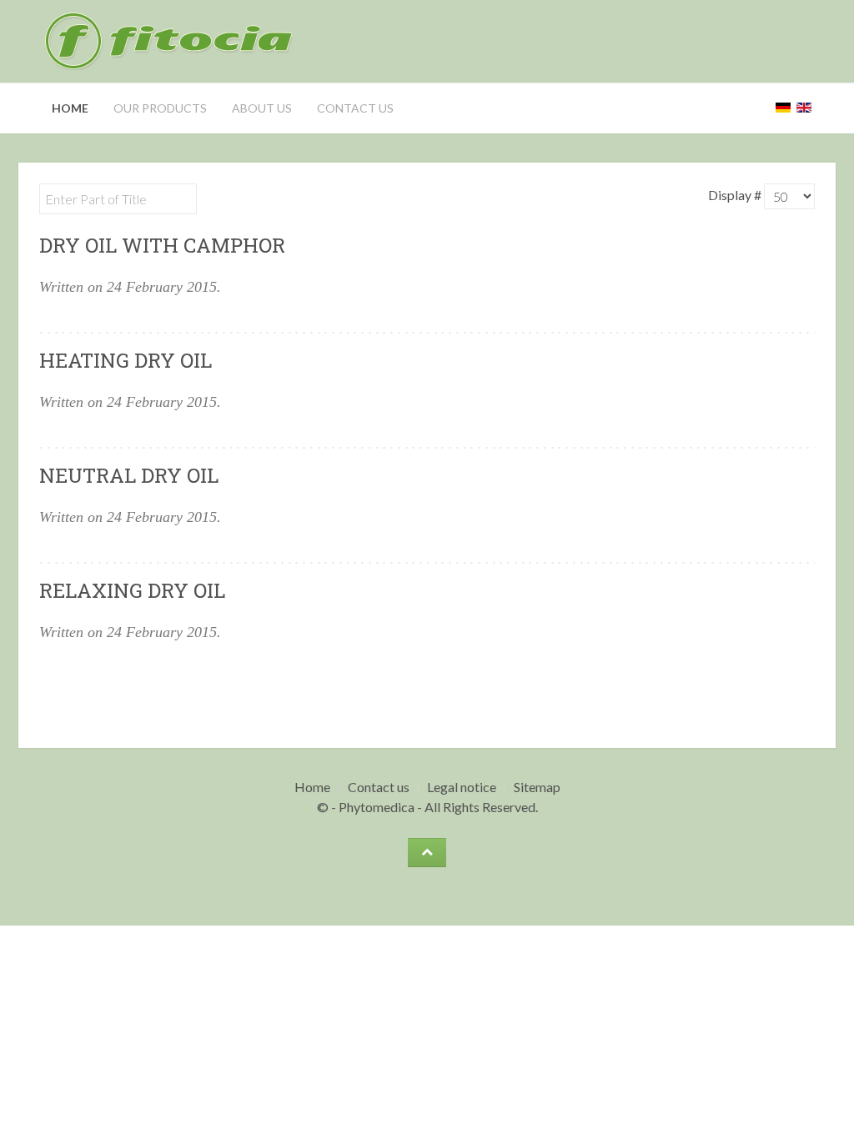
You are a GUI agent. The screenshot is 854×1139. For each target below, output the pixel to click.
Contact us (355, 108)
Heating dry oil (125, 360)
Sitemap (537, 787)
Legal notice (461, 787)
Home (70, 108)
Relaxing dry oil (132, 590)
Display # (736, 195)
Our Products (160, 108)
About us (262, 108)
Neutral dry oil (129, 475)
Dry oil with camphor (162, 245)
